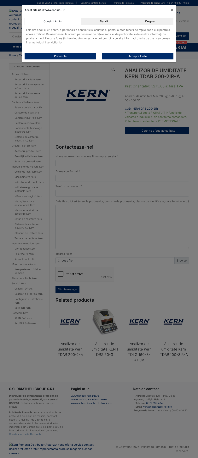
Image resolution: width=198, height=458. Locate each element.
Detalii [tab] (104, 21)
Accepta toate (137, 56)
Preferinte (60, 56)
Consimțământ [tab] (53, 21)
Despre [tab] (149, 21)
